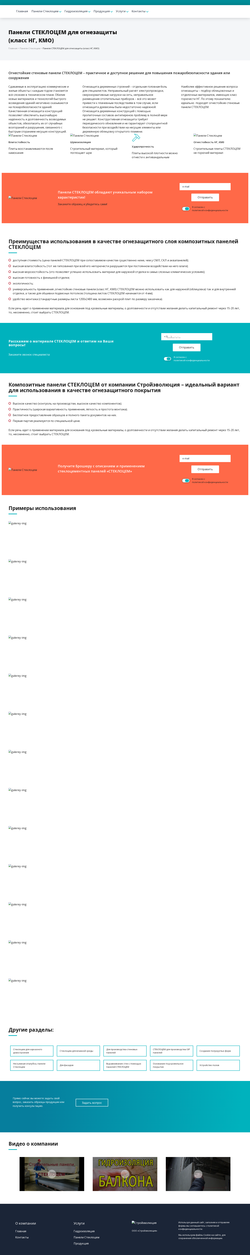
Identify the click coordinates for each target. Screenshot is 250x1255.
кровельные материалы (107, 308)
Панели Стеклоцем (45, 11)
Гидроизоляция (76, 11)
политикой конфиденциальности (210, 210)
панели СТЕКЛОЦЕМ (195, 107)
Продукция (102, 11)
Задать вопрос (92, 1103)
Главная (22, 11)
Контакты (139, 11)
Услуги (121, 11)
